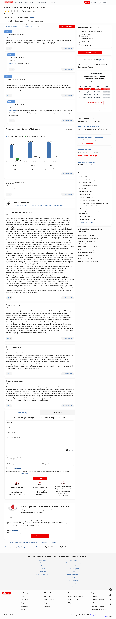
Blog (45, 603)
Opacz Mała (73, 580)
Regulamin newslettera (98, 599)
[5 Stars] (20, 458)
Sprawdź (101, 60)
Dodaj (40, 478)
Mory (73, 586)
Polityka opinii (95, 603)
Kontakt (23, 609)
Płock (43, 566)
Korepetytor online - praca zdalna (90, 137)
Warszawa (42, 560)
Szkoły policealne (42, 2)
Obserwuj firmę (39, 536)
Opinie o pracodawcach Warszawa (30, 547)
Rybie (74, 577)
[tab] (22, 412)
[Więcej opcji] (73, 35)
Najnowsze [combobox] (28, 27)
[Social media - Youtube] (110, 604)
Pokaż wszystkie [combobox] (11, 27)
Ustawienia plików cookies (99, 609)
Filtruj (7, 24)
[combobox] (37, 432)
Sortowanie (27, 24)
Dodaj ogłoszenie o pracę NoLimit (40, 205)
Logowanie (94, 2)
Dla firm (87, 2)
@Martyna (12, 111)
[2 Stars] (11, 458)
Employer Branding (73, 599)
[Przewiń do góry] (110, 589)
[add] (110, 594)
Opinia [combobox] (9, 422)
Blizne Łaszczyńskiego (73, 563)
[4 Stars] (17, 458)
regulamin (18, 468)
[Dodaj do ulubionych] (108, 52)
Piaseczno (42, 572)
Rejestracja (103, 2)
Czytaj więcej (24, 473)
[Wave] (9, 48)
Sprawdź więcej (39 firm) (86, 222)
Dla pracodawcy (59, 205)
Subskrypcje (25, 606)
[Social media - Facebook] (110, 594)
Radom (42, 563)
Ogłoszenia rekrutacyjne (75, 596)
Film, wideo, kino (86, 45)
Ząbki (73, 572)
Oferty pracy (19, 2)
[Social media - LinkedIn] (110, 599)
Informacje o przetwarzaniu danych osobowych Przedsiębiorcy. (30, 542)
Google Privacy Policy (97, 615)
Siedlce (42, 569)
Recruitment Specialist (86, 162)
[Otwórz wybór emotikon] (67, 450)
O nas (22, 596)
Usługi (69, 603)
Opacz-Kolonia (73, 566)
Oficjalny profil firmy (20, 205)
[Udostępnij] (104, 52)
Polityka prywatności (97, 606)
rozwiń (32, 17)
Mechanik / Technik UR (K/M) (89, 126)
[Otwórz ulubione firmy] (110, 2)
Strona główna (10, 547)
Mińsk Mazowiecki (42, 574)
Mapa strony (25, 599)
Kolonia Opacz (74, 569)
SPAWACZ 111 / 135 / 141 (86, 150)
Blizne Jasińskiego (73, 574)
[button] (30, 11)
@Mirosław (12, 64)
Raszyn (73, 583)
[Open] (72, 432)
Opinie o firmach (29, 2)
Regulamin (94, 596)
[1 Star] (7, 458)
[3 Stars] (14, 458)
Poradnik (52, 2)
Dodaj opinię (69, 27)
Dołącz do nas (25, 603)
